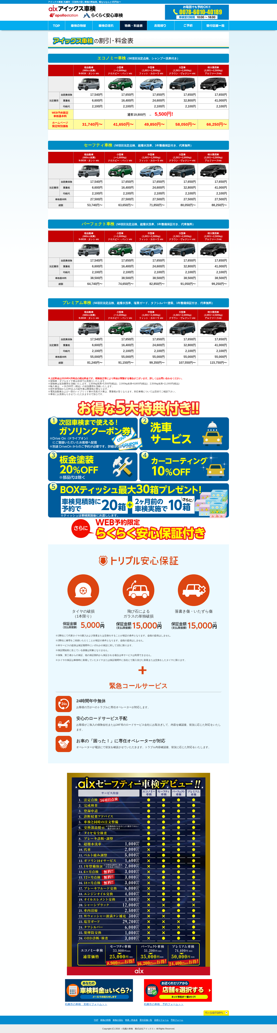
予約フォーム (177, 1020)
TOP (96, 1020)
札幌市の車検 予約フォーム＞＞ (164, 1004)
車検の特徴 (105, 1020)
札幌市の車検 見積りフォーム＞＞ (86, 1004)
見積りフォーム (161, 1020)
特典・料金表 (131, 1020)
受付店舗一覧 (146, 1020)
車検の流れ (118, 1020)
